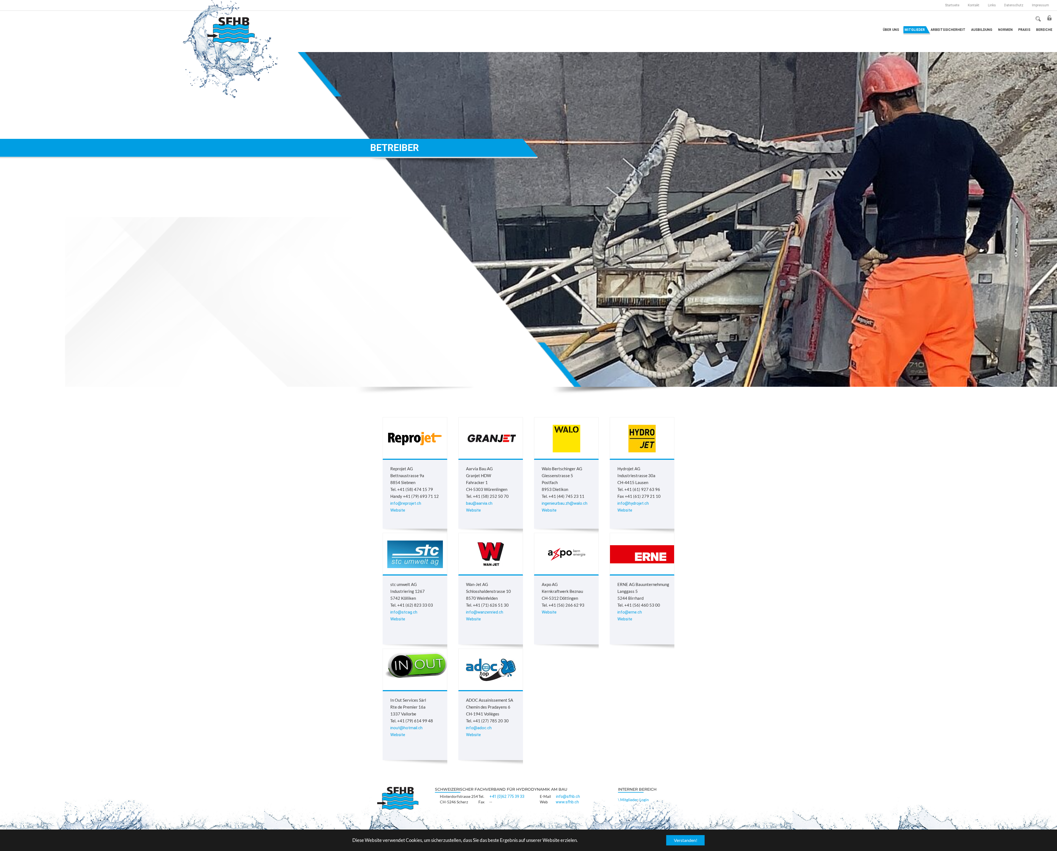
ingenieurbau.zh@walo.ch (564, 503)
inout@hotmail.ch (406, 727)
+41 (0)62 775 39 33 (506, 796)
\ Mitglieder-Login (633, 799)
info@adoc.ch (479, 727)
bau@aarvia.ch (479, 503)
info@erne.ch (629, 612)
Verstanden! (685, 840)
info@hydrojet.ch (633, 503)
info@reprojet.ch (405, 503)
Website (397, 510)
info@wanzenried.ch (484, 612)
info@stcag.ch (403, 612)
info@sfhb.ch (568, 796)
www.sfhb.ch (567, 802)
